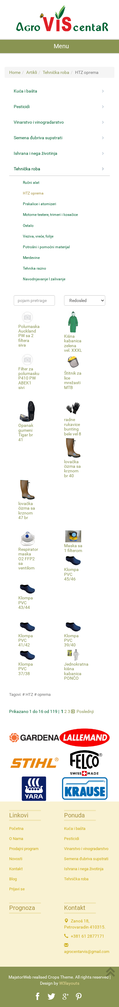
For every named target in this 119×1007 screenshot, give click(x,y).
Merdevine (31, 258)
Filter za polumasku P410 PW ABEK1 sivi (28, 378)
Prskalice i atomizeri (39, 204)
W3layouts (69, 983)
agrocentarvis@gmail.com (86, 951)
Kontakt (16, 869)
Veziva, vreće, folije (38, 236)
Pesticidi (71, 838)
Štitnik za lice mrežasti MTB (72, 380)
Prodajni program (23, 848)
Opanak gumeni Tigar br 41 (25, 432)
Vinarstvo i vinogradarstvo (86, 848)
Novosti (15, 858)
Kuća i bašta (74, 828)
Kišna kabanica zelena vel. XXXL (73, 343)
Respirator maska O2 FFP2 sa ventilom (28, 559)
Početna (16, 828)
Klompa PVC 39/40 (71, 640)
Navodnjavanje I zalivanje (44, 279)
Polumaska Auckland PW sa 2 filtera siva (29, 336)
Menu (61, 46)
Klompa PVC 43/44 (25, 602)
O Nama (16, 838)
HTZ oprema (33, 193)
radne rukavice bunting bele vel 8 (72, 426)
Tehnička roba (56, 72)
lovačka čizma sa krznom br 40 (72, 468)
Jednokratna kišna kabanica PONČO (76, 671)
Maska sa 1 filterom (73, 548)
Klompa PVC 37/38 (25, 669)
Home (14, 72)
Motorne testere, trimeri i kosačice (50, 215)
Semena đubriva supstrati (86, 858)
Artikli (31, 72)
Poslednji (85, 711)
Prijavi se (17, 889)
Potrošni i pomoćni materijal (46, 247)
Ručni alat (31, 182)
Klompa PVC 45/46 (71, 574)
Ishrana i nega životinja (83, 869)
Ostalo (28, 226)
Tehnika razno (34, 268)
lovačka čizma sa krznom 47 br (26, 510)
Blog (13, 879)
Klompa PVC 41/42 (25, 640)
